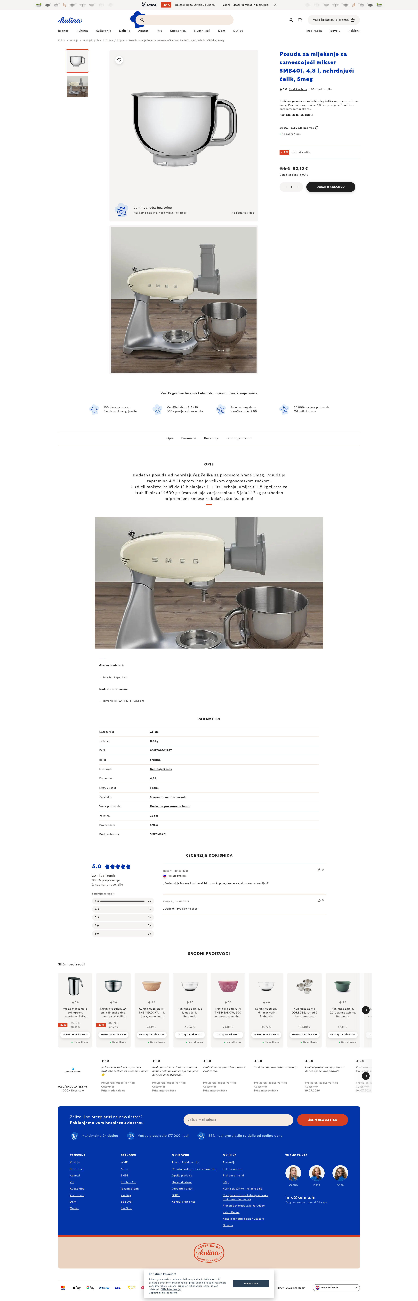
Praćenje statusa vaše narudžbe (244, 1205)
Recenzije (211, 438)
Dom (73, 1201)
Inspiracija (314, 30)
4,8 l (153, 778)
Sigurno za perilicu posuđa (168, 797)
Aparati (75, 1175)
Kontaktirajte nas (183, 1201)
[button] (75, 1032)
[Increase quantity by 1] (298, 187)
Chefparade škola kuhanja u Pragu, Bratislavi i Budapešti (246, 1197)
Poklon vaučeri (232, 1169)
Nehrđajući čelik (161, 769)
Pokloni (354, 30)
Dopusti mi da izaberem (163, 1292)
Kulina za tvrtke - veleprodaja (242, 1188)
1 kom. (154, 787)
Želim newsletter (322, 1120)
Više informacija (171, 1289)
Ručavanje (76, 1169)
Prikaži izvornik (177, 876)
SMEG (154, 825)
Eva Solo (126, 1208)
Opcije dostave (182, 1182)
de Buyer (126, 1201)
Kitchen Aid (128, 1182)
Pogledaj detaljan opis (295, 115)
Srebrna (155, 760)
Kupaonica (77, 1188)
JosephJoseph (130, 1188)
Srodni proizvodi (238, 438)
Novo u (335, 30)
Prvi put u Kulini (233, 1175)
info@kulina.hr (300, 1198)
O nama (228, 1225)
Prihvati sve (251, 1283)
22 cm (154, 815)
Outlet (74, 1208)
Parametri (188, 438)
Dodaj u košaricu (331, 187)
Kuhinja (75, 1162)
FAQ (225, 1182)
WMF (124, 1162)
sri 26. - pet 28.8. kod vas (297, 128)
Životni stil (77, 1195)
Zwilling (126, 1195)
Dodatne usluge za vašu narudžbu (194, 1169)
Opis (169, 438)
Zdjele (154, 732)
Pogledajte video (243, 212)
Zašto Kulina (231, 1212)
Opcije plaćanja (182, 1175)
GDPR (176, 1195)
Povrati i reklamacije (185, 1162)
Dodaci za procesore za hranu (170, 806)
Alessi (125, 1169)
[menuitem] (63, 32)
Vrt (72, 1182)
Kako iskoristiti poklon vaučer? (243, 1218)
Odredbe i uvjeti (182, 1188)
